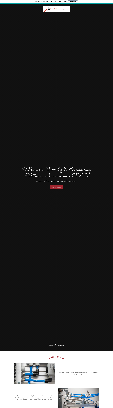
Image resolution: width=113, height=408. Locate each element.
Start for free (73, 1)
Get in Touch (56, 187)
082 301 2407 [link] (59, 345)
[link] (56, 8)
